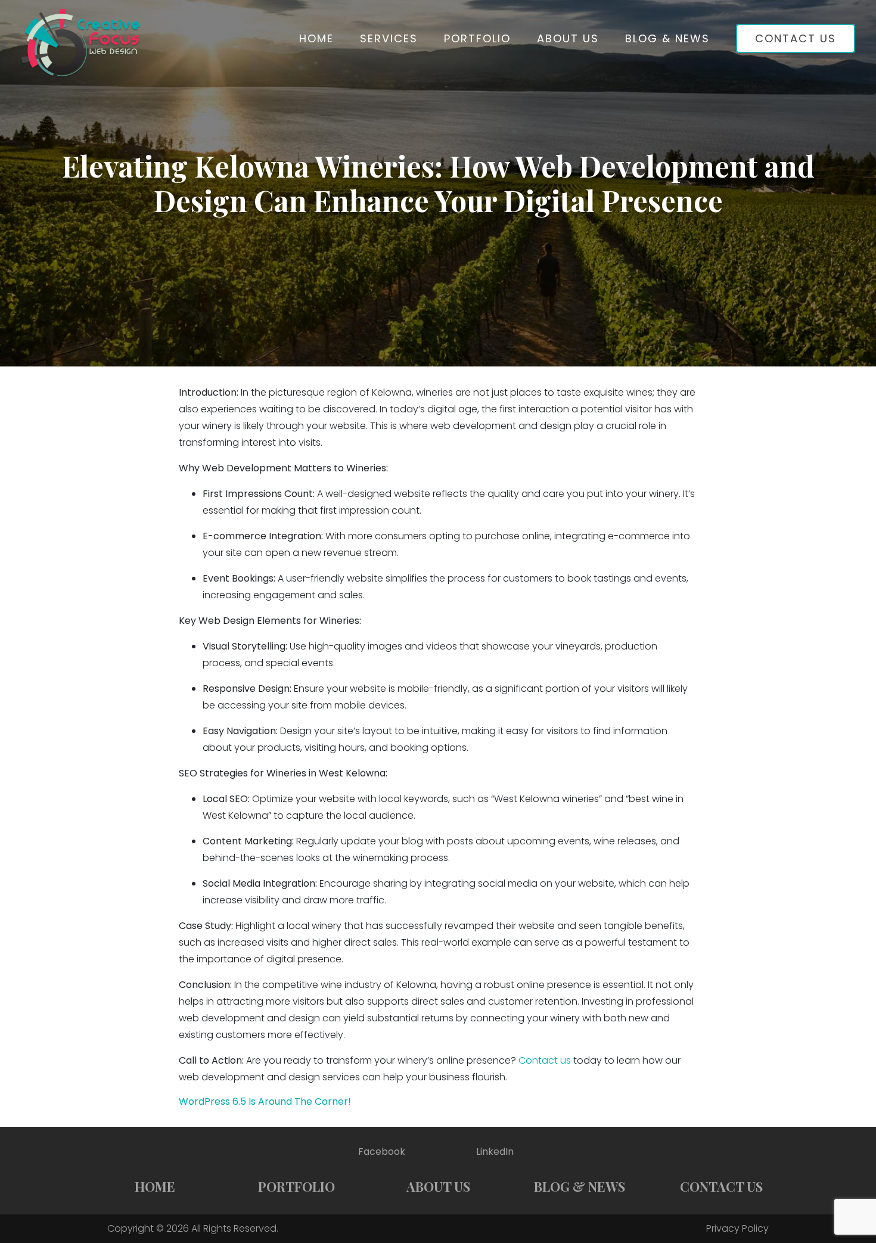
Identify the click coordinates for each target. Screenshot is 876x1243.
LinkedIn (495, 1151)
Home (316, 38)
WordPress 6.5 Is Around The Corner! (265, 1101)
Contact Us (795, 38)
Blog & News (667, 38)
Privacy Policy (737, 1228)
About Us (568, 38)
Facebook (381, 1151)
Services (389, 38)
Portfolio (477, 38)
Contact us (544, 1060)
